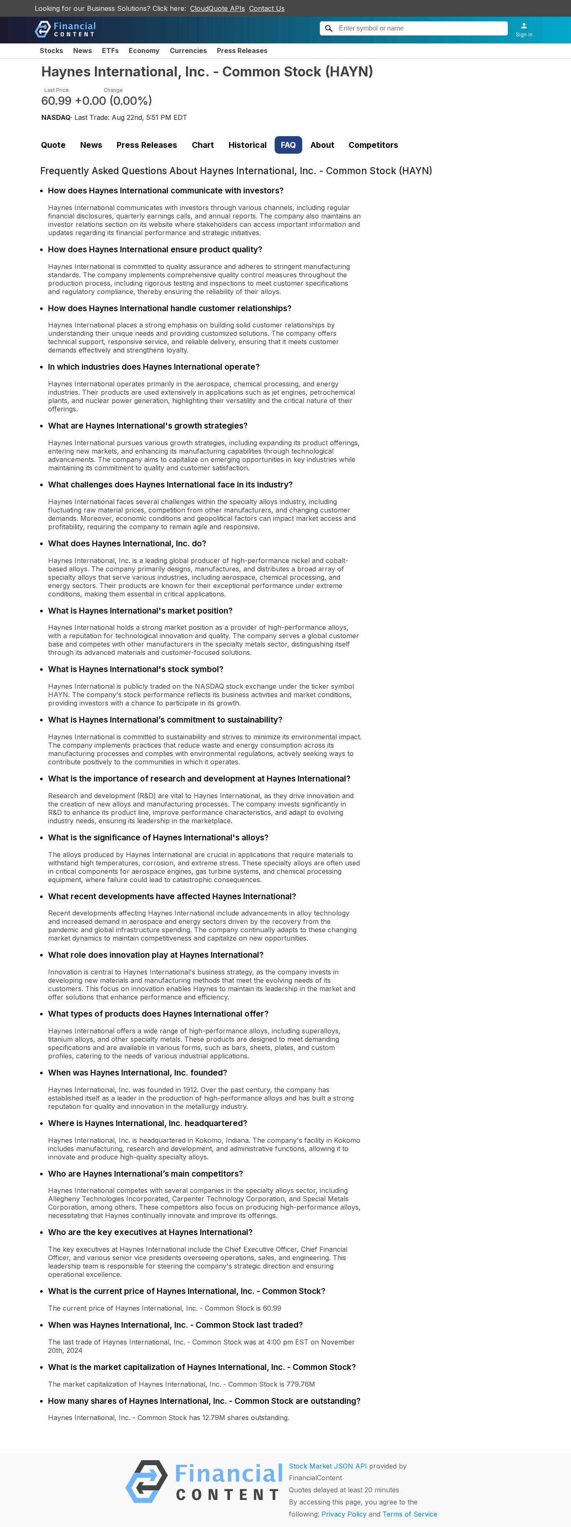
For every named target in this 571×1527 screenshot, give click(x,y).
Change (113, 90)
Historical (248, 145)
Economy (144, 50)
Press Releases (242, 50)
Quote (53, 145)
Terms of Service (409, 1514)
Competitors (373, 145)
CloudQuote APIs (217, 8)
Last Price (56, 90)
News (82, 50)
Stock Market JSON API (328, 1466)
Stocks (51, 50)
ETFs (110, 50)
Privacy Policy (344, 1514)
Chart (203, 145)
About (322, 145)
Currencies (188, 50)
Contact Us (267, 8)
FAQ (288, 145)
